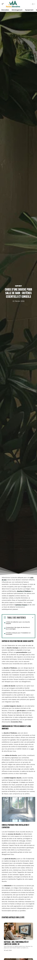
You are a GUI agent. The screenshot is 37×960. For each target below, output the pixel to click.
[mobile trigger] (3, 4)
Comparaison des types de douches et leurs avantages (18, 628)
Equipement (18, 286)
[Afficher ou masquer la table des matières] (29, 618)
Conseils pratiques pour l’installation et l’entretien (18, 633)
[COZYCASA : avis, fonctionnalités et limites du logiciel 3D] (18, 931)
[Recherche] (29, 4)
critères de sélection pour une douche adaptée (18, 622)
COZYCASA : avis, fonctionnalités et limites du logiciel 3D (16, 943)
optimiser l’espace (21, 605)
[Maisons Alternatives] (13, 4)
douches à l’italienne (24, 591)
